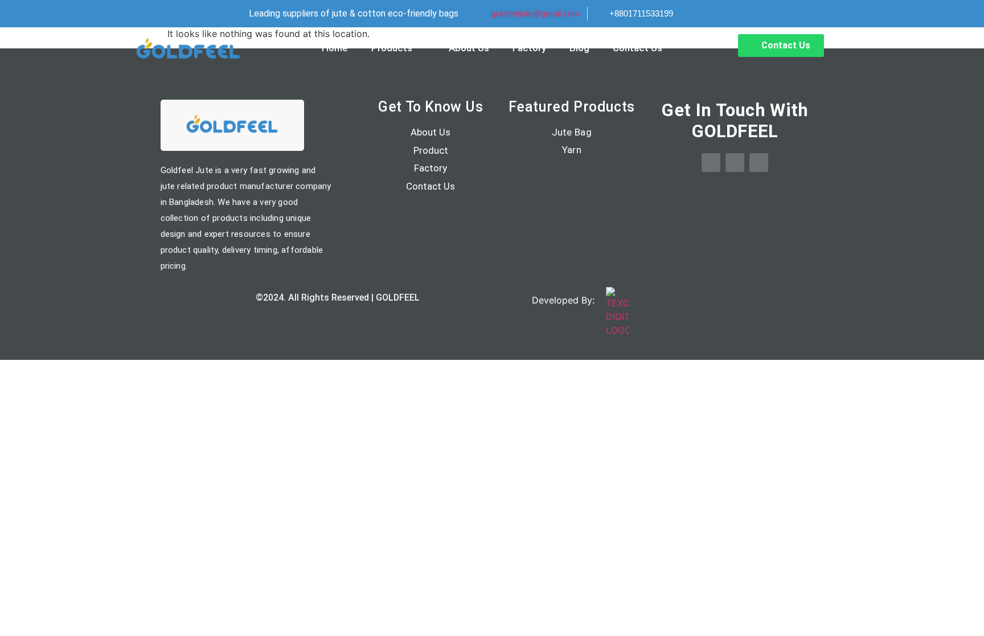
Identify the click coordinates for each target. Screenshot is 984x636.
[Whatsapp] (734, 162)
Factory (529, 48)
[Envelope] (758, 162)
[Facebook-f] (711, 162)
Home (335, 48)
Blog (579, 48)
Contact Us (637, 48)
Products (391, 48)
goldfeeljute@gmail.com (535, 13)
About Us (469, 48)
